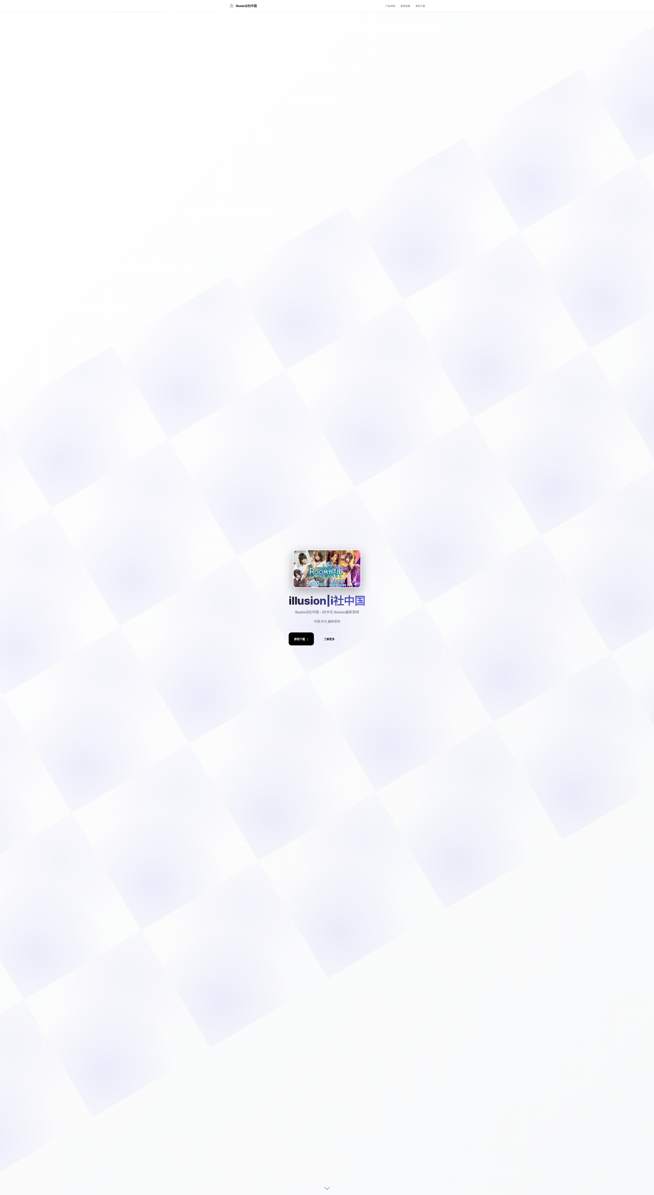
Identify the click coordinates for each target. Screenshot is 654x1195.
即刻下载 (420, 5)
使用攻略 (405, 5)
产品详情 (390, 5)
